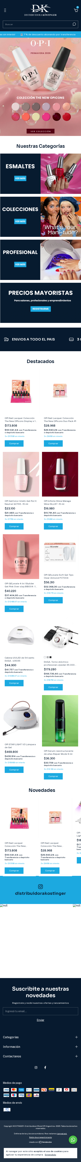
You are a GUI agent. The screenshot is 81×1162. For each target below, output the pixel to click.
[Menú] (6, 11)
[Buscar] (74, 24)
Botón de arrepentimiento (40, 1137)
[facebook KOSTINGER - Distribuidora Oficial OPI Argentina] (45, 1067)
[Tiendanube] (40, 1142)
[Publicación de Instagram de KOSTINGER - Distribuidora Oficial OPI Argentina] (35, 939)
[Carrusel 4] (40, 303)
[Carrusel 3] (40, 260)
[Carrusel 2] (40, 217)
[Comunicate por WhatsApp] (73, 1140)
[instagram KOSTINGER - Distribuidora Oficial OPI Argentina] (35, 1067)
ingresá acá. (62, 1133)
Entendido (50, 1154)
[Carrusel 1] (40, 87)
